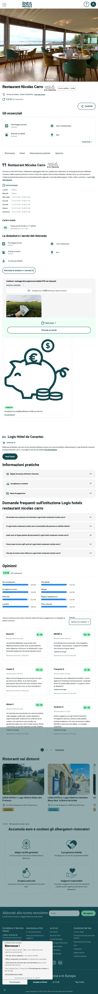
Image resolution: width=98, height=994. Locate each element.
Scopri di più (86, 142)
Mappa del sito (79, 952)
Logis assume (55, 950)
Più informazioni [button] (50, 450)
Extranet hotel (55, 935)
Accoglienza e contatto (19, 483)
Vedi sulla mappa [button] (39, 94)
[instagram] (54, 962)
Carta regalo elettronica (58, 943)
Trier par (72, 617)
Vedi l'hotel (10, 456)
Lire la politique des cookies (13, 974)
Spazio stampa (55, 953)
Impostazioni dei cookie (82, 942)
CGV (75, 945)
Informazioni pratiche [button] (40, 153)
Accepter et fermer (40, 982)
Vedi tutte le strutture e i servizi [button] (19, 270)
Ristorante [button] (10, 153)
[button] (5, 990)
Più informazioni (9, 415)
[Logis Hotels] (27, 5)
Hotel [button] (22, 153)
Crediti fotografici (80, 956)
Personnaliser (15, 982)
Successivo (56, 750)
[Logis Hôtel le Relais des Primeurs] (23, 779)
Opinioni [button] (59, 153)
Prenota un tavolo (49, 330)
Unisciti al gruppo (56, 939)
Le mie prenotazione (33, 932)
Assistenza (78, 949)
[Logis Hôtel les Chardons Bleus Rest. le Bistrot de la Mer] (69, 779)
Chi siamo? (54, 932)
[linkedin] (60, 962)
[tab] (45, 79)
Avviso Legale (79, 932)
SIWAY (70, 991)
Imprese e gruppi (56, 946)
